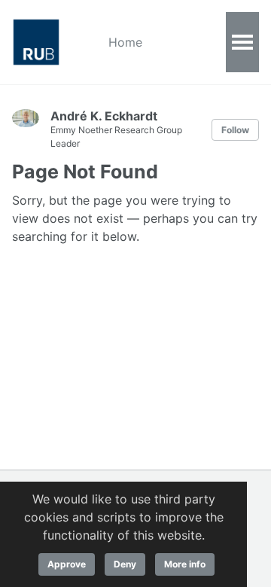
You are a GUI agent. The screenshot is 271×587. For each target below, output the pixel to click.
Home (125, 42)
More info (185, 564)
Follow (235, 129)
